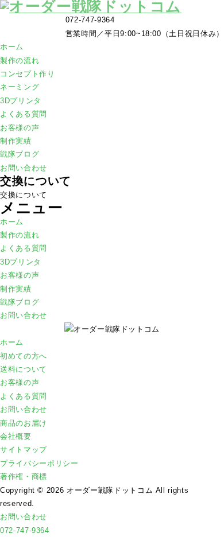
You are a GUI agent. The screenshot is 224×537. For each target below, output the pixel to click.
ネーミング (19, 87)
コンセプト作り (27, 73)
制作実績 (16, 141)
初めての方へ (23, 356)
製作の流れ (19, 60)
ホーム (12, 46)
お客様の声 (19, 127)
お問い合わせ (23, 168)
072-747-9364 (24, 530)
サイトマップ (23, 449)
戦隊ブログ (19, 154)
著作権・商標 (23, 476)
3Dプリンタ (20, 100)
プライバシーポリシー (39, 463)
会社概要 (16, 436)
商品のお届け (23, 423)
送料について (23, 369)
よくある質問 (23, 114)
